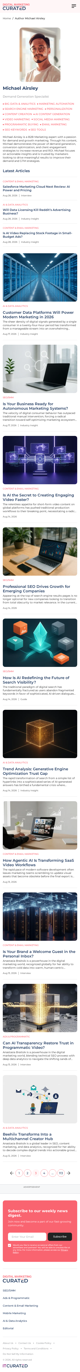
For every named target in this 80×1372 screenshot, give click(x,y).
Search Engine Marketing (24, 109)
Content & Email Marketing (21, 488)
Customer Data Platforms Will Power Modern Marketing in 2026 (38, 314)
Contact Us (24, 1343)
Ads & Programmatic (16, 1036)
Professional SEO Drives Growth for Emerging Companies (36, 588)
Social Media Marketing (51, 119)
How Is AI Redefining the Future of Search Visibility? (36, 680)
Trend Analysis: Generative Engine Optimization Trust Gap (35, 771)
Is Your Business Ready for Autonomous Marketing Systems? (35, 406)
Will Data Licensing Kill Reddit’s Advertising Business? (37, 211)
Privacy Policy (11, 1348)
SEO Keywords (16, 129)
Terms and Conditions (36, 1348)
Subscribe (60, 1236)
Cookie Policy (43, 1343)
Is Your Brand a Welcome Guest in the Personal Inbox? (39, 953)
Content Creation (18, 114)
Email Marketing (54, 124)
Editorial (8, 1328)
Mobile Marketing (14, 1313)
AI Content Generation (52, 114)
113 (61, 1173)
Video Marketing (17, 119)
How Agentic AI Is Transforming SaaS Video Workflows (38, 862)
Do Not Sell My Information (18, 1354)
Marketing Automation (56, 103)
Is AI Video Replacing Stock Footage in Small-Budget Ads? (37, 234)
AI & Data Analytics (15, 306)
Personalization (59, 109)
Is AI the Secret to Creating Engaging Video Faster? (38, 497)
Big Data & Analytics (20, 103)
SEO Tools (38, 129)
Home (7, 18)
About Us (8, 1343)
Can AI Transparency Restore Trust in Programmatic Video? (38, 1045)
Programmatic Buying (22, 124)
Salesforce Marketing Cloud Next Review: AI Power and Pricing (36, 188)
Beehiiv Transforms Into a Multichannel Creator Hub (28, 1136)
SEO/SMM (8, 397)
